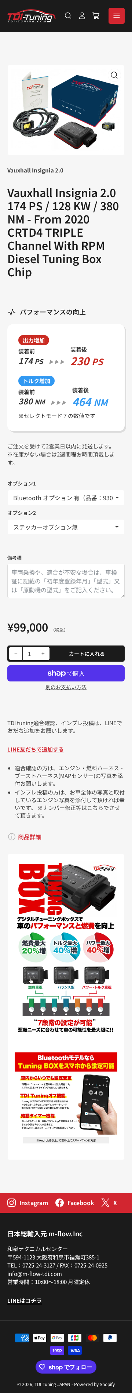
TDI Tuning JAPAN (52, 1384)
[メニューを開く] (117, 16)
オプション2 (21, 512)
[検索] (68, 16)
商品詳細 (29, 836)
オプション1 (21, 483)
